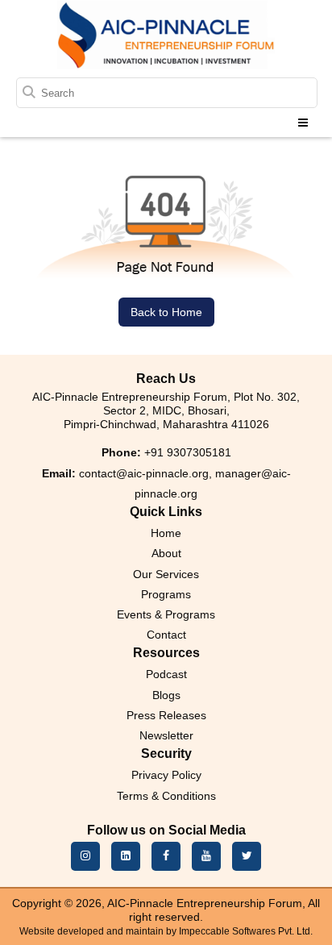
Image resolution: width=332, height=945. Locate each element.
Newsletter (166, 735)
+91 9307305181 (187, 452)
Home (166, 533)
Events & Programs (166, 614)
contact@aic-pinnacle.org (144, 473)
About (166, 553)
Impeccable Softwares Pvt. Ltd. (246, 931)
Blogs (166, 695)
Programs (166, 594)
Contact (166, 634)
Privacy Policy (166, 774)
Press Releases (166, 715)
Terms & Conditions (166, 795)
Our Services (166, 574)
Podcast (166, 674)
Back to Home (166, 312)
